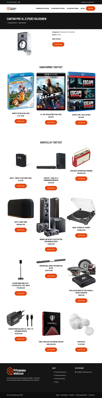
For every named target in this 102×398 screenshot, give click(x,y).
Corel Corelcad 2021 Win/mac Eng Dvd (51, 342)
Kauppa (90, 8)
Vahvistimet (22, 23)
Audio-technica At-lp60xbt (81, 227)
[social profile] (19, 2)
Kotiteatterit (13, 23)
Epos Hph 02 (81, 342)
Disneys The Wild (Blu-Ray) (20, 113)
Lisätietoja (58, 44)
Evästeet (71, 395)
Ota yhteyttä (64, 395)
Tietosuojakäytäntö (81, 395)
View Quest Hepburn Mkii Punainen (81, 171)
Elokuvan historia (58, 8)
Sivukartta (91, 395)
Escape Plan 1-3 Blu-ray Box (81, 115)
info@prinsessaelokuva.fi (87, 2)
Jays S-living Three (20, 222)
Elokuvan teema (72, 8)
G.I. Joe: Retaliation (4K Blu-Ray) (51, 114)
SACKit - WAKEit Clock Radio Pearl (21, 178)
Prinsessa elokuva (42, 8)
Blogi (83, 8)
